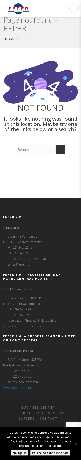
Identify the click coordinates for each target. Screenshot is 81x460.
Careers (27, 418)
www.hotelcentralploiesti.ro (22, 326)
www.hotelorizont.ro (17, 388)
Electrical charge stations (38, 413)
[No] (75, 444)
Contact (48, 418)
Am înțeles (19, 453)
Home (10, 39)
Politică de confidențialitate (50, 453)
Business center (38, 407)
